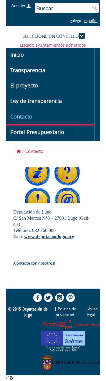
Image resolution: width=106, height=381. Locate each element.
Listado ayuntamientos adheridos (53, 45)
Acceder (18, 5)
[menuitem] (50, 56)
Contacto (34, 151)
